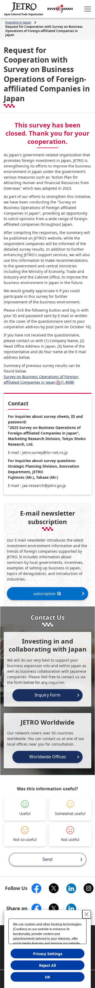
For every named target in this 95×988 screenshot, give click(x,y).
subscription (44, 593)
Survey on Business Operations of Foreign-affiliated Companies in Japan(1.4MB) (41, 379)
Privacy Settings (47, 953)
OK (47, 977)
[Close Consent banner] (86, 914)
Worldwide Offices (47, 757)
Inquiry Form (47, 695)
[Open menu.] (88, 9)
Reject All (47, 965)
